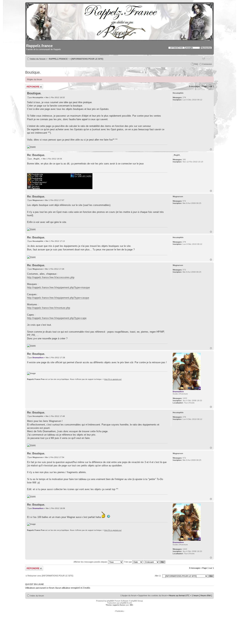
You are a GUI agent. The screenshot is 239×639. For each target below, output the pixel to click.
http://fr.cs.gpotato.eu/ (113, 379)
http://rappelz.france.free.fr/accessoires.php (50, 277)
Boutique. (33, 72)
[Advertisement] (119, 620)
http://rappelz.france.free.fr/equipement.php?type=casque (58, 297)
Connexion (207, 64)
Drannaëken (38, 357)
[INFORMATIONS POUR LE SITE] (87, 59)
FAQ (196, 64)
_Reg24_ (36, 159)
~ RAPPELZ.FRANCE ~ (58, 59)
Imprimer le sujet (203, 58)
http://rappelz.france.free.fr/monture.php (48, 307)
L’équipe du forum (128, 595)
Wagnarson (37, 200)
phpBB (110, 601)
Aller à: (158, 576)
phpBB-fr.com (126, 603)
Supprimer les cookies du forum (152, 595)
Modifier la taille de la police (209, 58)
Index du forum (37, 59)
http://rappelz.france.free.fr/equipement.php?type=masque (58, 287)
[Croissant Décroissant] (155, 562)
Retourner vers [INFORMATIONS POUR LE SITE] (50, 576)
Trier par (128, 562)
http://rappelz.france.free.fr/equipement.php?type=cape (56, 318)
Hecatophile (37, 97)
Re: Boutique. (36, 155)
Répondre (29, 85)
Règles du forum (34, 79)
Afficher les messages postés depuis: (91, 562)
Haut (211, 149)
